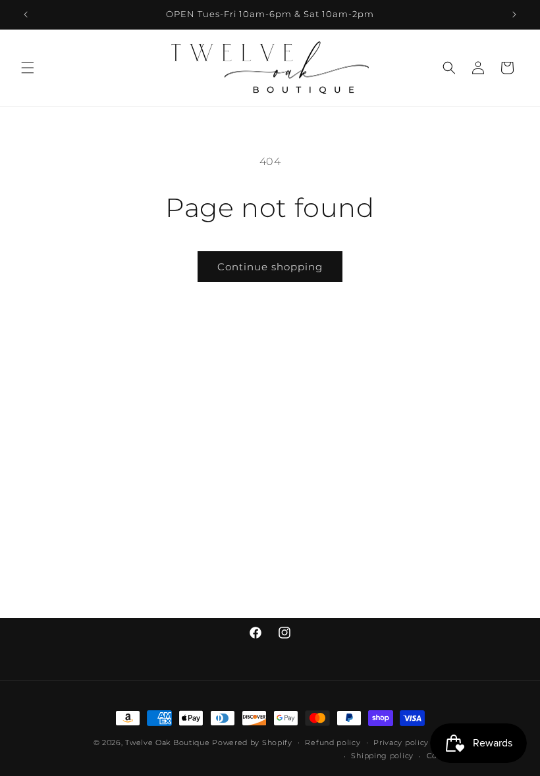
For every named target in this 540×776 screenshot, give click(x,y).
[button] (27, 67)
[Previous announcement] (25, 14)
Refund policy (332, 742)
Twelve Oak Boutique (167, 742)
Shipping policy (382, 755)
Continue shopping (270, 266)
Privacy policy (401, 742)
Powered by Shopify (252, 742)
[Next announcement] (514, 14)
